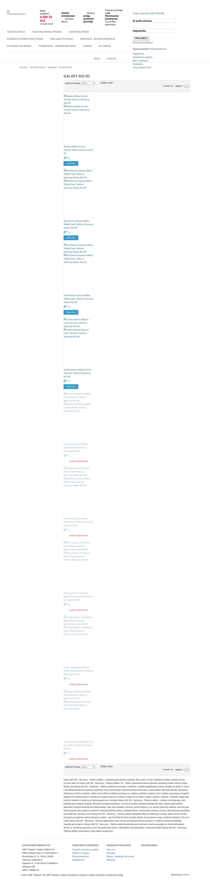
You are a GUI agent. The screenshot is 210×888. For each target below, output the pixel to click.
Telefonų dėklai (16, 31)
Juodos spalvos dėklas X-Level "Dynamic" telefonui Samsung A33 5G (77, 373)
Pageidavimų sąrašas (142, 57)
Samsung (52, 67)
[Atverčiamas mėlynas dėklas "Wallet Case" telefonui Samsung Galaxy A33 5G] (78, 194)
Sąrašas (121, 83)
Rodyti (179, 86)
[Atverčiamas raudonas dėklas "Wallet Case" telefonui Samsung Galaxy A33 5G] (78, 268)
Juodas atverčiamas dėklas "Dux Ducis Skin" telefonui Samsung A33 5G (78, 745)
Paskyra (111, 58)
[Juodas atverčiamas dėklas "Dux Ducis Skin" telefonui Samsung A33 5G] (78, 715)
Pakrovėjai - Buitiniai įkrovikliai (97, 38)
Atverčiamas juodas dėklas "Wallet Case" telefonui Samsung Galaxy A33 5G (78, 522)
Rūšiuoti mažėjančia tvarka (97, 83)
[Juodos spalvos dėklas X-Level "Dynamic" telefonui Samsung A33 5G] (78, 342)
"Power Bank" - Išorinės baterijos (57, 46)
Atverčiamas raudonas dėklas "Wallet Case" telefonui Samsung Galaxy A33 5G (78, 299)
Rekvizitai (111, 859)
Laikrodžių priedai (79, 31)
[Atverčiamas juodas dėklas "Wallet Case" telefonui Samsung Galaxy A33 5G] (78, 491)
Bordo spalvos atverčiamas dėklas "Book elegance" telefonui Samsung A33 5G (78, 596)
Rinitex (186, 874)
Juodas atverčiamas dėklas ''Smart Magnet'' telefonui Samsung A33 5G (76, 447)
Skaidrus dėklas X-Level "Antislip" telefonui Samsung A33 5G (78, 150)
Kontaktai (111, 852)
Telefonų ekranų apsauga (47, 31)
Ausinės (87, 46)
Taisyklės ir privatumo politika (85, 849)
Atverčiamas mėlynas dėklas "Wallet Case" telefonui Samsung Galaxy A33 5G (78, 224)
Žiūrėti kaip (106, 82)
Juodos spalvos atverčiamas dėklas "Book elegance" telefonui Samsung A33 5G (78, 671)
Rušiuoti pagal (72, 83)
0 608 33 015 (46, 19)
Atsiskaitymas (78, 859)
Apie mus (111, 849)
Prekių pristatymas (80, 856)
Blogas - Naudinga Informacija (120, 856)
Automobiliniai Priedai (19, 46)
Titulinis (23, 67)
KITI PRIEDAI (105, 46)
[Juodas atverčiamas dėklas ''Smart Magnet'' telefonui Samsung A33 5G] (78, 417)
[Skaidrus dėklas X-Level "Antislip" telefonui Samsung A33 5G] (78, 119)
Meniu (97, 58)
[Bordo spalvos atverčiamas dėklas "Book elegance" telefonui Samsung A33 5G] (78, 566)
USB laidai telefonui (61, 38)
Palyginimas (138, 53)
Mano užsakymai (140, 60)
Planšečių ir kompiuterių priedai (25, 38)
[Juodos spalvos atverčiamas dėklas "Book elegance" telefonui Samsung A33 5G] (78, 640)
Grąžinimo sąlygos (80, 852)
